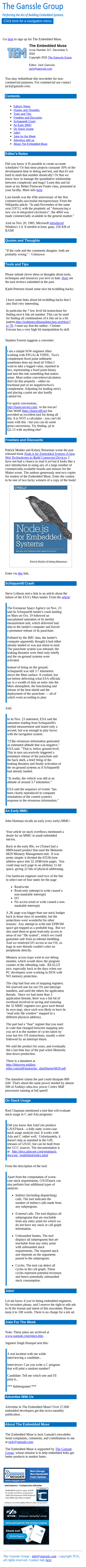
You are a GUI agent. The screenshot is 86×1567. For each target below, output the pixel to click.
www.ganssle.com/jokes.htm (24, 1336)
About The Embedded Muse (30, 143)
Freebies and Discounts (28, 117)
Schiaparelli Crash (24, 121)
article (66, 597)
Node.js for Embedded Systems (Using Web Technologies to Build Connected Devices (40, 455)
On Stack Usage (24, 128)
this (20, 573)
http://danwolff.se (34, 411)
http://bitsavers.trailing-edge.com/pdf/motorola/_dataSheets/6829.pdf (36, 1066)
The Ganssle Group (60, 57)
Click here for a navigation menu (28, 21)
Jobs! (17, 132)
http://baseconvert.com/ (22, 407)
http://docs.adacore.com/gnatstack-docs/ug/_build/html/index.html (32, 1153)
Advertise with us (24, 140)
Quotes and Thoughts (27, 110)
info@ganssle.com (44, 1556)
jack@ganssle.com (40, 68)
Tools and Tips (22, 113)
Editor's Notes (22, 106)
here (10, 39)
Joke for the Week (25, 136)
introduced (57, 223)
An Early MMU (22, 125)
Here (65, 278)
